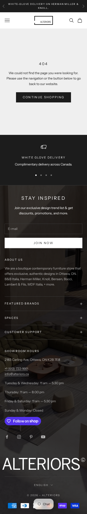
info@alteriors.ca (17, 374)
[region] (43, 155)
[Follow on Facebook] (7, 437)
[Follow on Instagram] (19, 437)
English (41, 485)
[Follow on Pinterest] (31, 437)
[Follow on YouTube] (43, 437)
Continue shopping (43, 97)
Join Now (43, 243)
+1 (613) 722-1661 (16, 369)
